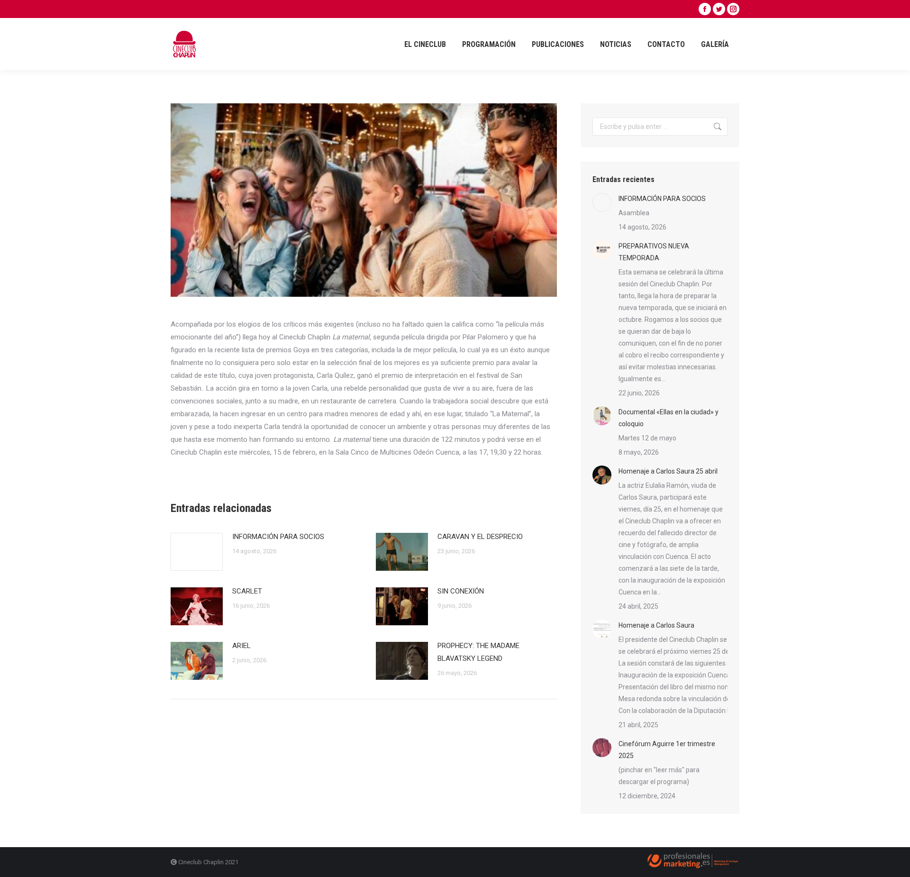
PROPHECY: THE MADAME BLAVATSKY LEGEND (478, 652)
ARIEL (241, 645)
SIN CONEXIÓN (460, 591)
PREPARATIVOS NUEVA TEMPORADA (654, 252)
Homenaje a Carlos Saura (656, 625)
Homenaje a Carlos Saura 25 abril (668, 471)
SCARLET (247, 591)
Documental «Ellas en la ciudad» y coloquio (669, 418)
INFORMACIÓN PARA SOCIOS (278, 536)
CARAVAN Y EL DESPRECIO (480, 536)
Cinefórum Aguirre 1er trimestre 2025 (667, 749)
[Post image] (197, 552)
